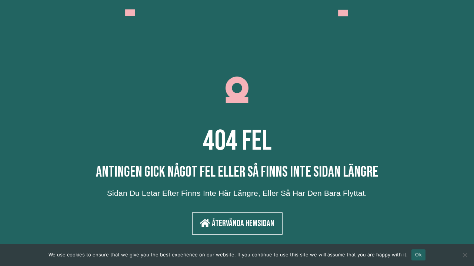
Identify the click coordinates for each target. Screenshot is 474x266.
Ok (418, 255)
